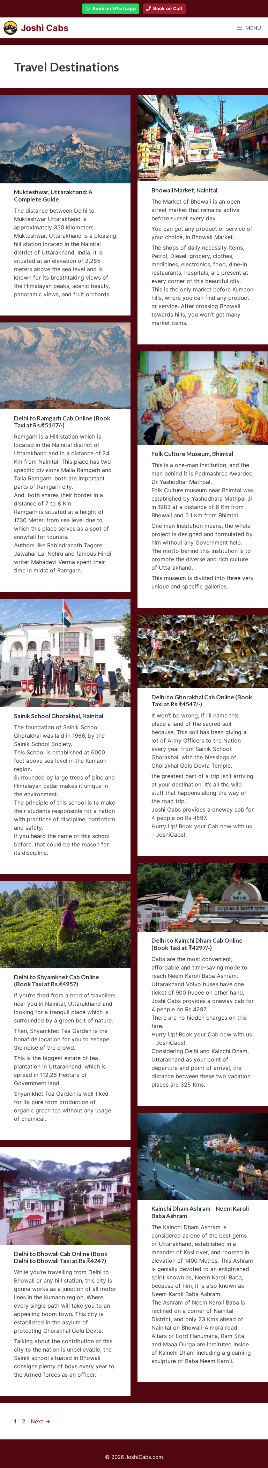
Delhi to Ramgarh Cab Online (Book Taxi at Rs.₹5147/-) (62, 421)
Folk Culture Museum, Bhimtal (192, 453)
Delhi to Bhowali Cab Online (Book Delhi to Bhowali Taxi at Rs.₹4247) (60, 1257)
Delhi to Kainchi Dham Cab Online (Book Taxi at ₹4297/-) (197, 944)
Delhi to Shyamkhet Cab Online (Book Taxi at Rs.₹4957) (56, 980)
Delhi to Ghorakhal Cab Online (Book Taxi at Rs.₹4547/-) (201, 700)
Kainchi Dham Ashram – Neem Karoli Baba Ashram (200, 1212)
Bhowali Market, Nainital (184, 190)
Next (40, 1421)
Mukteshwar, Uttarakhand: (53, 195)
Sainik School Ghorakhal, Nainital (58, 716)
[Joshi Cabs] (10, 27)
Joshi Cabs (44, 28)
